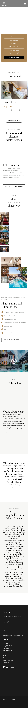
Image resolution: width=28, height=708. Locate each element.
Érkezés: (13, 37)
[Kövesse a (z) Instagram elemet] (7, 621)
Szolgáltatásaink (8, 646)
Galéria (5, 658)
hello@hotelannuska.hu (14, 617)
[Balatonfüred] (4, 228)
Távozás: (13, 43)
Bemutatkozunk (7, 651)
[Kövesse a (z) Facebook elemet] (4, 621)
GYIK (4, 653)
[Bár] (4, 242)
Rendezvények (7, 648)
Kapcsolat (6, 662)
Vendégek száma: (14, 50)
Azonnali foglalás (14, 57)
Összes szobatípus (14, 120)
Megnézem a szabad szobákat (14, 186)
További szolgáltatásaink (11, 340)
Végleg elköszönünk (13, 411)
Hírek (4, 655)
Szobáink (5, 643)
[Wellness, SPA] (4, 249)
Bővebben (8, 433)
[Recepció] (4, 235)
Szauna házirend (8, 660)
